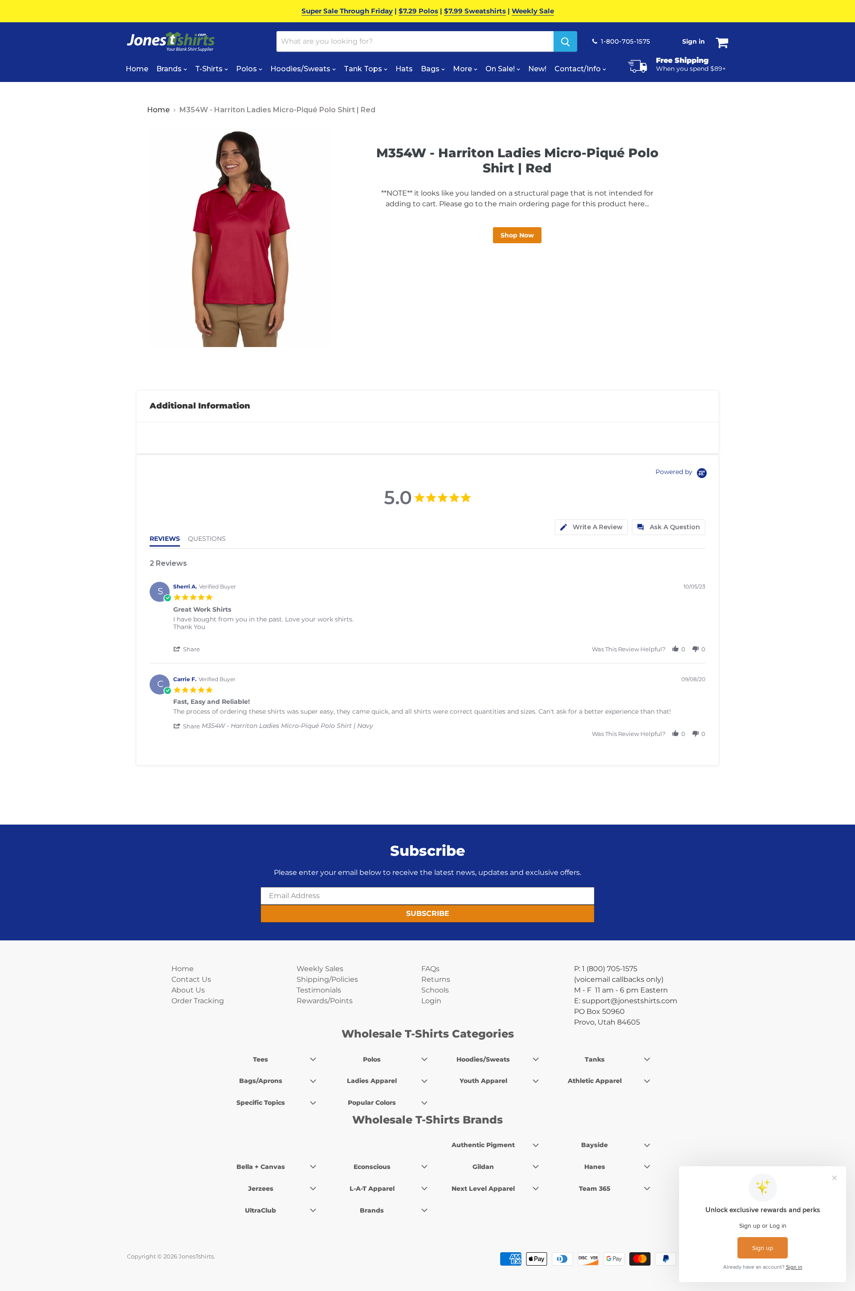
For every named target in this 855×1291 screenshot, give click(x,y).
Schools (435, 990)
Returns (435, 979)
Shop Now (517, 235)
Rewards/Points (325, 1001)
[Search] (565, 41)
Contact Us (191, 979)
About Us (188, 990)
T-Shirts (209, 69)
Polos (247, 69)
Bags (431, 69)
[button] (187, 649)
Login (431, 1001)
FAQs (430, 968)
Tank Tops (364, 69)
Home (137, 69)
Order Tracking (197, 1001)
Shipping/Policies (327, 979)
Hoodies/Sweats (301, 69)
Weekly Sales (320, 968)
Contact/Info (578, 69)
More (463, 69)
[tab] (591, 527)
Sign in (693, 41)
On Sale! (501, 69)
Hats (404, 69)
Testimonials (319, 990)
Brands (169, 69)
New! (537, 69)
